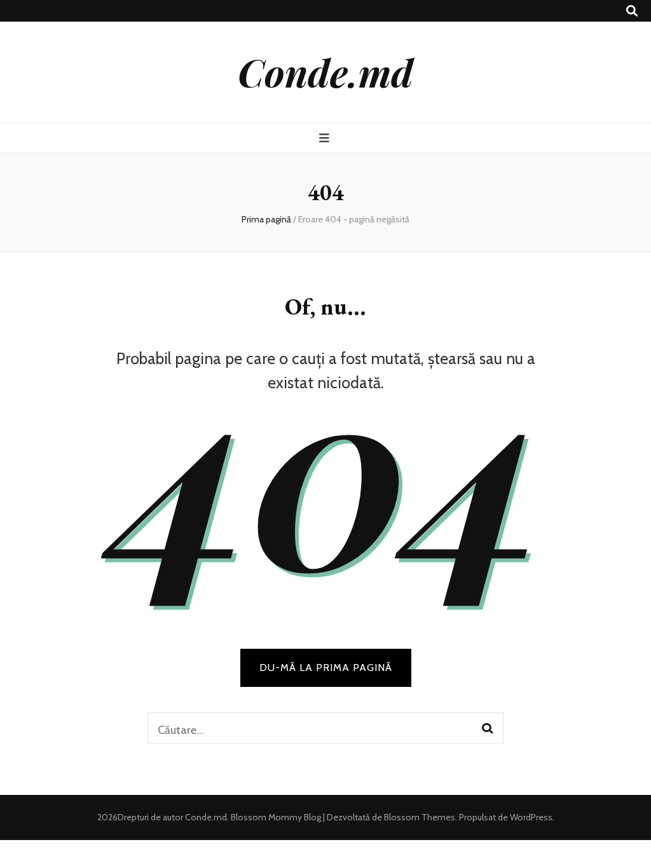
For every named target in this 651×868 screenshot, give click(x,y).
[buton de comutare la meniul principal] (325, 138)
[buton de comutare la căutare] (632, 11)
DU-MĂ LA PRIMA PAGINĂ (325, 667)
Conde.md (325, 71)
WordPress (531, 817)
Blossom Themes (418, 817)
